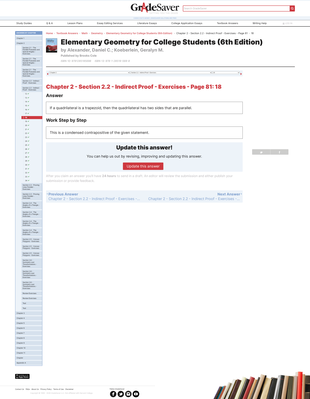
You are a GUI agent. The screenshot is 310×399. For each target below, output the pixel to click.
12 (26, 94)
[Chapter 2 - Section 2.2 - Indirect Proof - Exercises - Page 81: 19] (241, 73)
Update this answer (143, 166)
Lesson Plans (74, 23)
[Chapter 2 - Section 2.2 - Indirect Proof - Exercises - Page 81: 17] (48, 73)
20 (26, 125)
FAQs (28, 389)
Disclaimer (69, 389)
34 (26, 180)
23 (26, 137)
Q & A (49, 23)
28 (26, 157)
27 (26, 153)
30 (26, 165)
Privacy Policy (46, 389)
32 (26, 173)
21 (26, 129)
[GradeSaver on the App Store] (22, 376)
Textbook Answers (227, 23)
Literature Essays (147, 23)
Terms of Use (58, 389)
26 (26, 149)
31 (26, 169)
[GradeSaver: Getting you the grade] (155, 8)
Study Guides (24, 23)
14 (26, 102)
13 (26, 98)
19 (26, 121)
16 (26, 110)
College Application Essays (186, 23)
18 (26, 117)
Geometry (97, 33)
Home (49, 33)
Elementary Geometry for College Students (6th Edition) (139, 33)
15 (26, 106)
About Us (35, 389)
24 (26, 141)
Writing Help (260, 23)
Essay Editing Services (110, 23)
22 (26, 133)
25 (26, 145)
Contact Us (19, 389)
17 (26, 113)
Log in (288, 23)
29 (26, 161)
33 (26, 177)
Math (85, 33)
